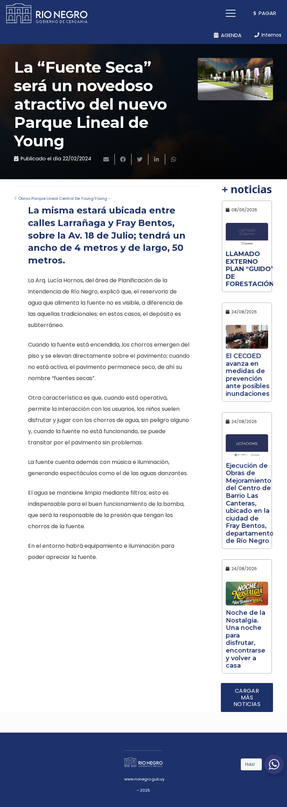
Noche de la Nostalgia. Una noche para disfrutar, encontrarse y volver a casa (245, 639)
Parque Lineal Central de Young (62, 198)
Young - (102, 198)
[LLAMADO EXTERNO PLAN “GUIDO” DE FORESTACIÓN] (247, 235)
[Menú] (231, 13)
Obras (24, 198)
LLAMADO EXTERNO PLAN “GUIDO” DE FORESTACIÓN (250, 269)
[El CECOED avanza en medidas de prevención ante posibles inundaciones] (247, 337)
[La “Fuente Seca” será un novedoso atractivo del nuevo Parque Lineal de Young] (235, 79)
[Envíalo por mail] (106, 159)
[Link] (47, 13)
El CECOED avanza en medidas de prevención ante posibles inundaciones (248, 375)
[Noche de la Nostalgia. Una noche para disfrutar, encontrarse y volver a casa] (247, 593)
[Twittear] (140, 159)
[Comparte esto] (123, 159)
